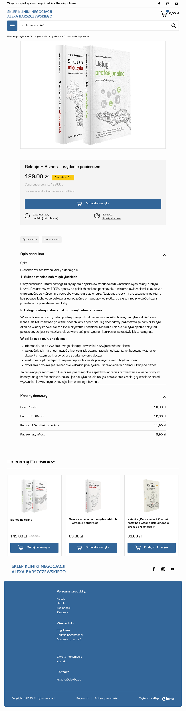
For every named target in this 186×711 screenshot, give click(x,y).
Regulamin (63, 630)
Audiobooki (63, 608)
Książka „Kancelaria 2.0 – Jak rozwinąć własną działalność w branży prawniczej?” (148, 523)
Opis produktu (30, 239)
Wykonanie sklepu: (150, 698)
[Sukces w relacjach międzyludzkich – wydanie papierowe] (93, 496)
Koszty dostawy (111, 218)
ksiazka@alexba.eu (69, 680)
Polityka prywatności (70, 635)
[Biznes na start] (34, 496)
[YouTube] (176, 3)
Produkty (49, 37)
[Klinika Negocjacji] (29, 14)
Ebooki (61, 603)
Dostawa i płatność (69, 639)
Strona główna (36, 37)
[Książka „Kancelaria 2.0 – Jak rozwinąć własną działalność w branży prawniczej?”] (152, 496)
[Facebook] (159, 3)
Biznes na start (21, 520)
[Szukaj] (173, 25)
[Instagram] (168, 3)
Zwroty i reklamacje (69, 657)
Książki (61, 599)
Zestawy (62, 612)
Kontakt (61, 661)
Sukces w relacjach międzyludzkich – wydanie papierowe (93, 521)
